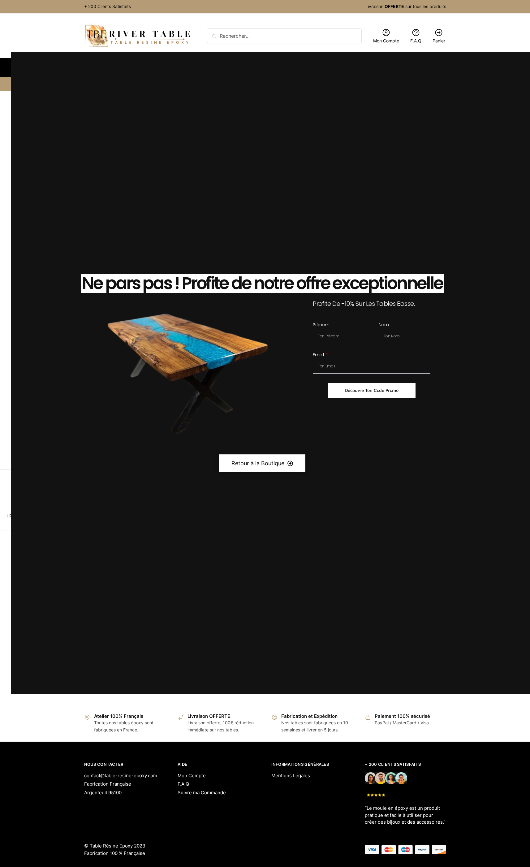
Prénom (321, 325)
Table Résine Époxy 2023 (117, 846)
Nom (384, 325)
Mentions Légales (290, 775)
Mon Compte (192, 775)
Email (319, 355)
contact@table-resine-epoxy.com (120, 775)
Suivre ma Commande (202, 792)
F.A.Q (183, 784)
